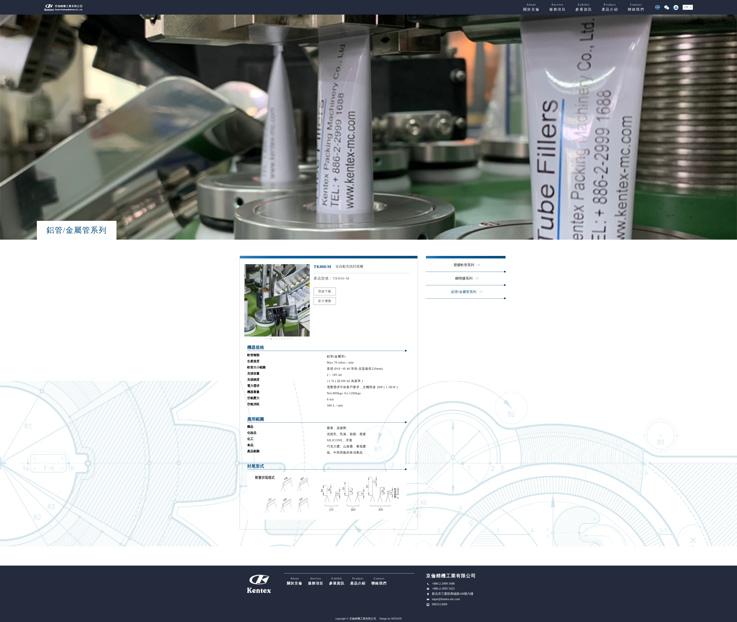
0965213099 (439, 604)
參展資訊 (583, 7)
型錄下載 (324, 291)
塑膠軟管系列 (464, 265)
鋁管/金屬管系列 (463, 292)
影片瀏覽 (324, 301)
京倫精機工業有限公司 (63, 7)
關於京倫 (531, 7)
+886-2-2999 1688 (443, 583)
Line (657, 7)
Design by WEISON (390, 618)
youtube (676, 7)
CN (686, 7)
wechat (667, 7)
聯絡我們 (636, 7)
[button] (265, 339)
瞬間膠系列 (464, 278)
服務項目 (557, 7)
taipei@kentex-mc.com (446, 599)
